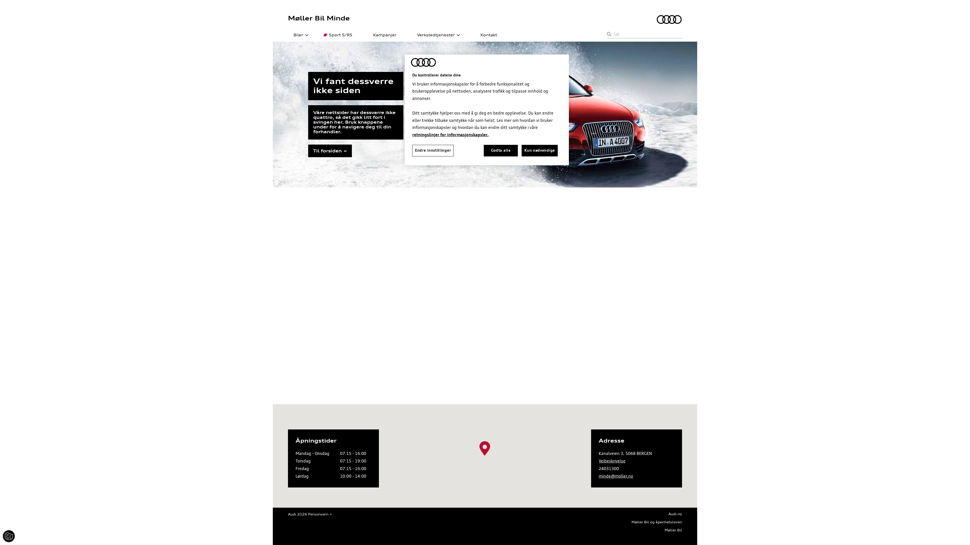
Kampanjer (384, 35)
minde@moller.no (616, 476)
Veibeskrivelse (612, 461)
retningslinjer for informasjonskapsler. (450, 134)
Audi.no (675, 514)
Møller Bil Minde (319, 18)
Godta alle (501, 150)
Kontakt (488, 35)
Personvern (318, 514)
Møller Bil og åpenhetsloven (657, 522)
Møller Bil (673, 530)
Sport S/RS (340, 35)
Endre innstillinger (9, 536)
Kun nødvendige (539, 150)
